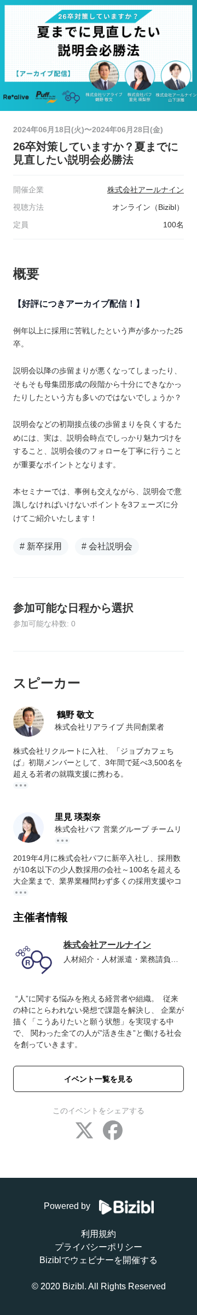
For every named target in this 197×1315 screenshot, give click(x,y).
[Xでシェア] (84, 1131)
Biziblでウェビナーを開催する (98, 1260)
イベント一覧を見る (98, 1079)
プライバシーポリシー (98, 1247)
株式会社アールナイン (107, 944)
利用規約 (98, 1233)
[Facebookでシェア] (113, 1131)
